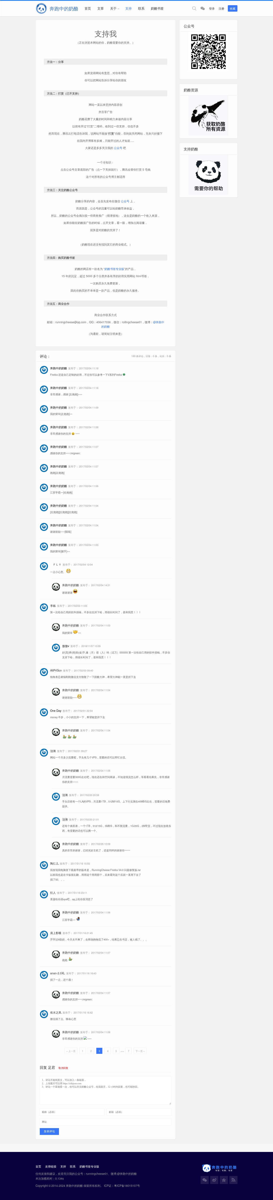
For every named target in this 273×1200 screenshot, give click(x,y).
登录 (212, 8)
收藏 (232, 8)
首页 (88, 8)
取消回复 (63, 1067)
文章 (100, 8)
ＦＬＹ (55, 564)
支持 (128, 8)
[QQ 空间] (224, 1180)
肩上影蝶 (55, 933)
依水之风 (55, 1012)
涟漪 (53, 751)
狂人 (53, 893)
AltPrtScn (56, 670)
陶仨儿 (54, 863)
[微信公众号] (205, 1180)
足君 (51, 1067)
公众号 (118, 148)
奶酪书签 (157, 8)
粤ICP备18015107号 (127, 1186)
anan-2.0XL (57, 973)
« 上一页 (71, 1051)
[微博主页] (214, 1180)
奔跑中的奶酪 (70, 585)
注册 (221, 8)
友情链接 (50, 1166)
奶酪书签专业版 (114, 269)
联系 (141, 8)
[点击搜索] (194, 8)
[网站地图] (233, 1180)
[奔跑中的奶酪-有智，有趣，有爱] (43, 8)
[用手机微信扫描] (202, 8)
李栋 (53, 606)
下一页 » (140, 1051)
